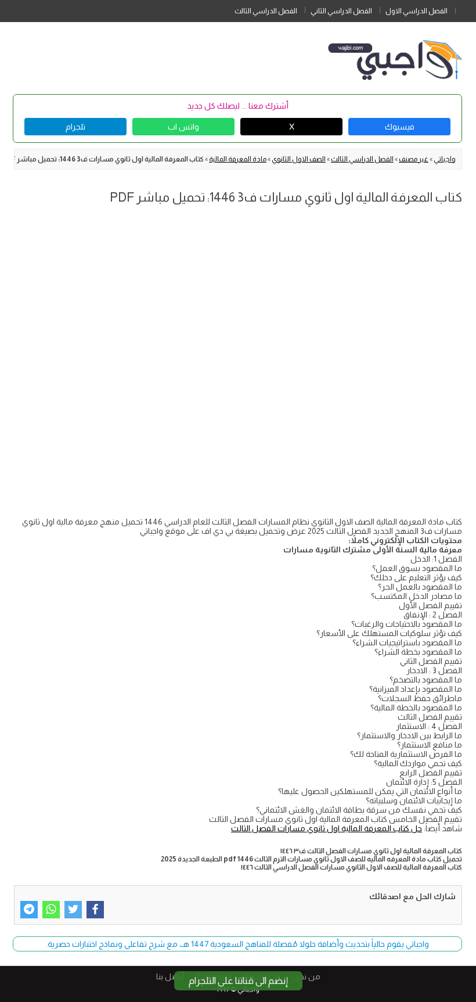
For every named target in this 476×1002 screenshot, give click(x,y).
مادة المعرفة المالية (237, 159)
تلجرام (75, 126)
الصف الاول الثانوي (299, 159)
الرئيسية (465, 8)
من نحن (306, 976)
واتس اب (183, 126)
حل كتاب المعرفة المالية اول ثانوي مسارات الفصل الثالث (326, 828)
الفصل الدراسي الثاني (341, 11)
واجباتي (445, 159)
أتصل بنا (170, 976)
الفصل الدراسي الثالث (266, 11)
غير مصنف (413, 159)
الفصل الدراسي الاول (416, 11)
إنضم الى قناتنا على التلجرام (238, 980)
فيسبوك (399, 126)
